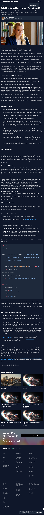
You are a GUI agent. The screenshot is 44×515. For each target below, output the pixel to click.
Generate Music (32, 483)
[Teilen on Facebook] (9, 365)
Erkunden (4, 456)
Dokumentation (18, 465)
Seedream (4, 485)
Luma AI (30, 462)
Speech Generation (32, 494)
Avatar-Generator (19, 456)
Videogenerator (18, 454)
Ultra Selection (19, 495)
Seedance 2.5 (31, 453)
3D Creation (31, 487)
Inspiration (18, 466)
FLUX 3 (30, 456)
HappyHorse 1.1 (32, 461)
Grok (30, 476)
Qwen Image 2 (31, 475)
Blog (16, 467)
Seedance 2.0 (31, 472)
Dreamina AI (5, 488)
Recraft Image (5, 492)
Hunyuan (4, 502)
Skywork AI (31, 466)
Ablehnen (35, 512)
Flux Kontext (5, 498)
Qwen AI (4, 489)
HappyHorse (31, 471)
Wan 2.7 (30, 474)
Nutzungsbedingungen (6, 465)
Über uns (4, 461)
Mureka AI (31, 467)
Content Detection (19, 486)
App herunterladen (19, 462)
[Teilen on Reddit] (7, 365)
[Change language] (38, 2)
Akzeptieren (40, 512)
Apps (16, 461)
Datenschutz (5, 466)
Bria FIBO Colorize (30, 339)
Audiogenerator (18, 457)
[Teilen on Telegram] (18, 365)
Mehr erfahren (26, 513)
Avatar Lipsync (32, 488)
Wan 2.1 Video (5, 507)
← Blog (2, 5)
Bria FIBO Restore (7, 337)
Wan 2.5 (4, 484)
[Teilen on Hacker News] (13, 365)
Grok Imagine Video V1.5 (33, 458)
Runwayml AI (5, 487)
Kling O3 (4, 483)
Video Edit (18, 494)
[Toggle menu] (40, 2)
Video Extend (18, 483)
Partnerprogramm (19, 471)
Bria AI (30, 463)
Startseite (4, 453)
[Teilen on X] (5, 365)
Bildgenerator (18, 453)
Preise (4, 458)
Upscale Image (31, 493)
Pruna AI (30, 470)
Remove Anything (32, 485)
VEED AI (30, 454)
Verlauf (4, 457)
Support (17, 470)
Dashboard (4, 454)
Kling (3, 503)
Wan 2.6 (30, 479)
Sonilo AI (31, 465)
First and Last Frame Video (34, 484)
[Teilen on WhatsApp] (16, 365)
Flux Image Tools (6, 506)
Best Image (18, 490)
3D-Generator (18, 458)
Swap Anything (18, 491)
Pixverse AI (5, 496)
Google (4, 497)
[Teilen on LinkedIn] (11, 365)
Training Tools (32, 489)
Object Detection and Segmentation (19, 485)
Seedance (4, 501)
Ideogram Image (5, 493)
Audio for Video (19, 493)
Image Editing (31, 492)
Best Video (18, 489)
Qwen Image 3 (31, 457)
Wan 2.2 (4, 494)
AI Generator (18, 463)
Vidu (3, 505)
